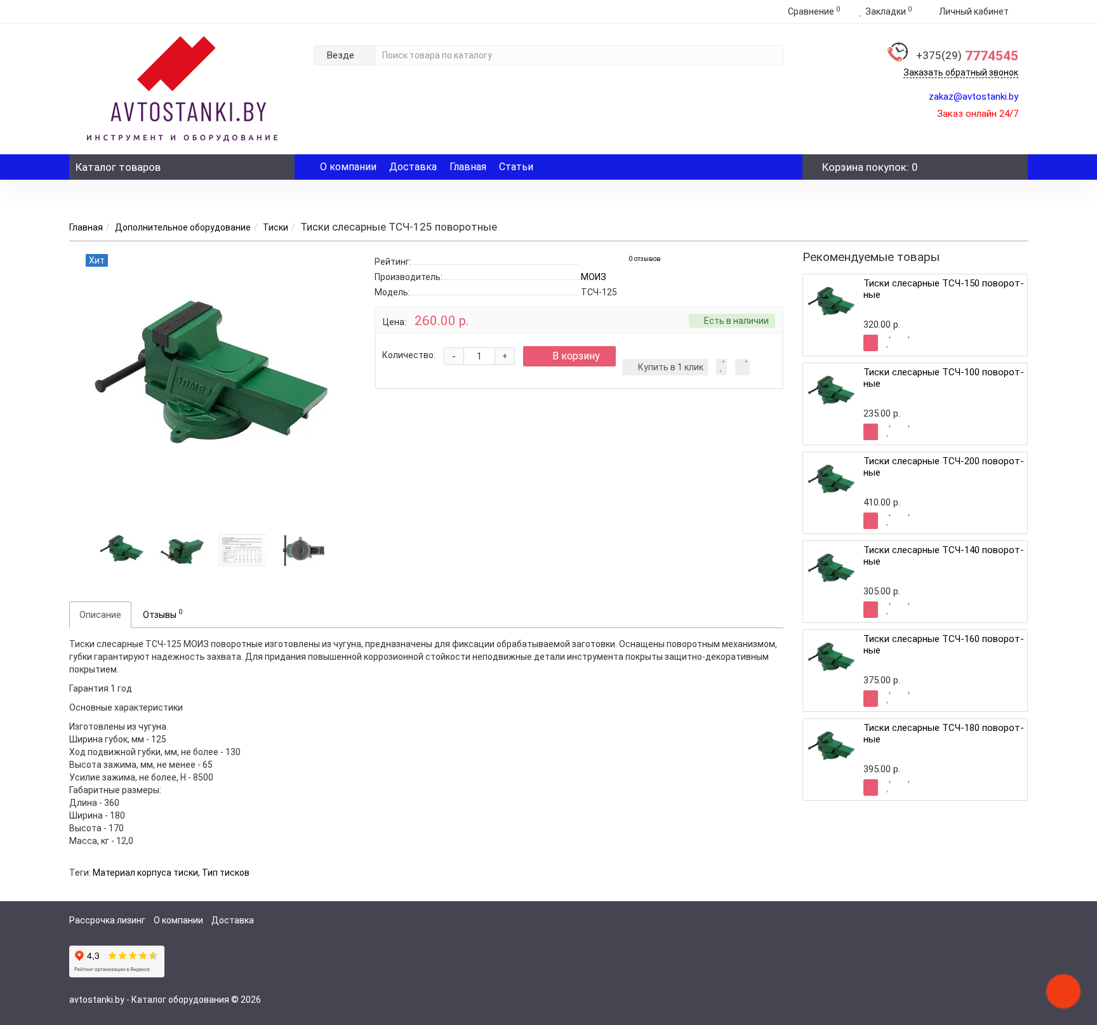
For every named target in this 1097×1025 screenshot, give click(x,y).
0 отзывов (644, 259)
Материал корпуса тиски (145, 873)
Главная (467, 167)
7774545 (967, 56)
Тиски (275, 227)
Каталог (118, 167)
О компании (348, 167)
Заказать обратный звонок (960, 72)
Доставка (413, 167)
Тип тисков (225, 873)
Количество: (408, 355)
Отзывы (162, 613)
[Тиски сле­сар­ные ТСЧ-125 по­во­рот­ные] (121, 549)
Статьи (516, 167)
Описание (100, 615)
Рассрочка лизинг (107, 920)
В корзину (576, 356)
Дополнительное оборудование (183, 227)
